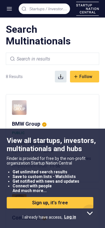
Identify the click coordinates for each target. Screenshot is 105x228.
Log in (70, 217)
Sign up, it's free (50, 202)
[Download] (60, 76)
